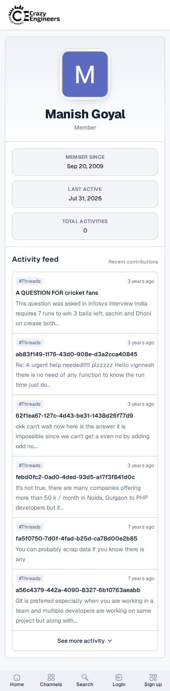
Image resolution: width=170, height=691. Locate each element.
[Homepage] (34, 15)
